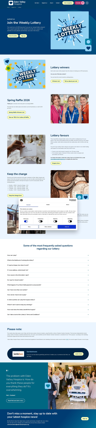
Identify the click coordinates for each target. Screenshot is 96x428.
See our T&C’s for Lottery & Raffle (19, 117)
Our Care (37, 3)
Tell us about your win (71, 81)
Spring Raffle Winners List (16, 112)
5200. (67, 339)
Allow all (67, 226)
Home (8, 7)
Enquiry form (56, 163)
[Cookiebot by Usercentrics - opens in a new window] (70, 200)
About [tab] (67, 204)
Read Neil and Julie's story (15, 400)
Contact (57, 3)
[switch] (41, 221)
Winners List (56, 81)
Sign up (23, 36)
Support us (44, 3)
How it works (13, 36)
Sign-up (85, 418)
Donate (78, 3)
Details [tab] (48, 204)
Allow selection (48, 226)
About (51, 3)
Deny (29, 226)
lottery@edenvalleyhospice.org (58, 159)
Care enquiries (68, 3)
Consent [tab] (28, 204)
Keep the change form (15, 195)
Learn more (78, 354)
